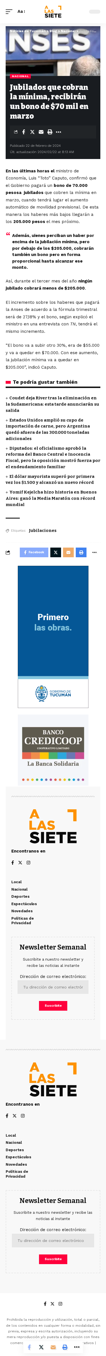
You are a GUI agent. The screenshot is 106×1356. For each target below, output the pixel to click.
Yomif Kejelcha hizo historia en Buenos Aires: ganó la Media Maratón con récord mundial (51, 498)
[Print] (50, 132)
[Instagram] (28, 863)
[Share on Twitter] (32, 132)
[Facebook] (12, 863)
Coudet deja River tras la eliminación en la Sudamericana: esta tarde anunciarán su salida (52, 404)
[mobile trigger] (10, 11)
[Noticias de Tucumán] (53, 12)
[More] (58, 132)
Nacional (20, 76)
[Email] (41, 132)
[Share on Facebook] (23, 132)
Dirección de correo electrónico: (53, 976)
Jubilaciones (43, 530)
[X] (20, 863)
